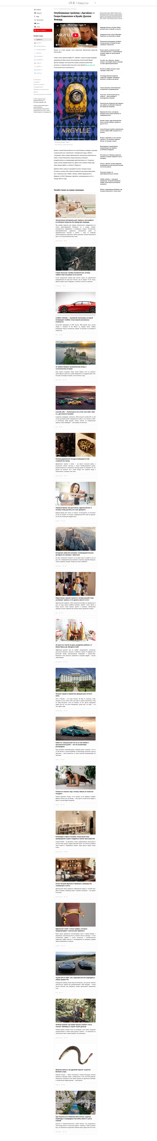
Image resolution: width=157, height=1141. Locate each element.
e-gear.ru (38, 63)
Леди (37, 16)
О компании (37, 79)
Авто (38, 23)
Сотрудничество (38, 87)
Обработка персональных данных (41, 91)
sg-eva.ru (38, 53)
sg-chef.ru (39, 43)
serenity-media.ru (41, 49)
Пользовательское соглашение (43, 94)
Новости (39, 13)
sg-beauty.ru (39, 59)
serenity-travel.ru (41, 46)
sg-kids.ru (39, 66)
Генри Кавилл (90, 65)
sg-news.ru (39, 39)
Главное (38, 9)
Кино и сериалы (41, 30)
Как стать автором (39, 84)
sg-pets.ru (39, 70)
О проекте (36, 82)
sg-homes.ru (39, 56)
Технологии (40, 20)
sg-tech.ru (39, 73)
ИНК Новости (78, 3)
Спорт (38, 27)
